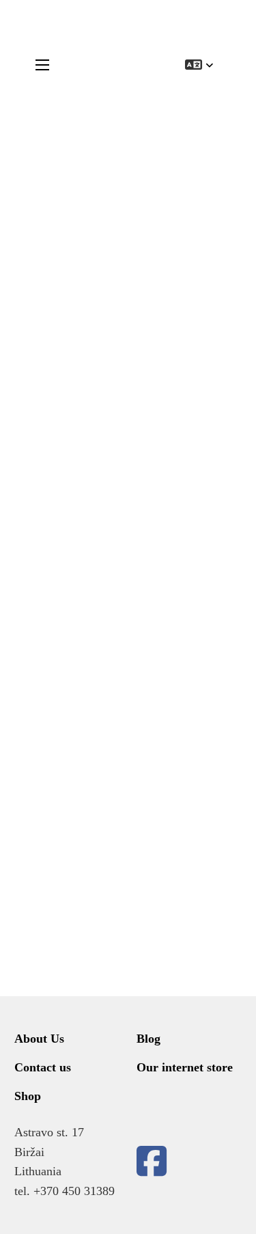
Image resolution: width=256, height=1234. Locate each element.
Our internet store (185, 1067)
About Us (39, 1038)
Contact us (42, 1067)
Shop (27, 1096)
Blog (148, 1038)
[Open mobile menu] (42, 64)
